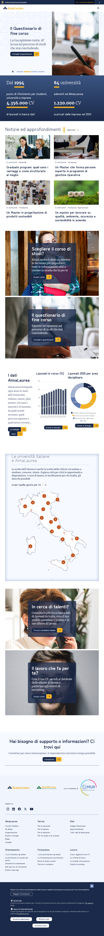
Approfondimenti (76, 829)
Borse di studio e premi (47, 861)
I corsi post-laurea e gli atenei (49, 854)
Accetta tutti (40, 925)
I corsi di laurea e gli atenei (15, 854)
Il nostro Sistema (11, 826)
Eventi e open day (12, 870)
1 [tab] (20, 71)
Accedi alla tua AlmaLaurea (86, 2)
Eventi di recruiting (77, 864)
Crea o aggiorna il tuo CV (80, 854)
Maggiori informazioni (21, 893)
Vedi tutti (71, 129)
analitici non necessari (23, 909)
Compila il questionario (22, 53)
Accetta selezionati (21, 919)
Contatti (8, 842)
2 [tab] (27, 71)
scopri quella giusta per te (26, 484)
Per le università (44, 826)
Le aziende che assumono (80, 861)
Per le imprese (43, 829)
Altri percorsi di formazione (16, 866)
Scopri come (39, 276)
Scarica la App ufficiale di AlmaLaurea (16, 2)
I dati (13, 433)
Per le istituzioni (44, 832)
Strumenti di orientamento (15, 863)
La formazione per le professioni (50, 857)
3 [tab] (34, 71)
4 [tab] (41, 71)
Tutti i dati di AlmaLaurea (80, 832)
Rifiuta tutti (44, 919)
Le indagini (14, 429)
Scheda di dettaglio (53, 427)
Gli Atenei (8, 829)
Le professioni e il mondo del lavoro (16, 858)
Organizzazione (11, 832)
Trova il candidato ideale (44, 630)
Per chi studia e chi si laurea (48, 835)
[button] (25, 506)
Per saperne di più (22, 913)
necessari (17, 901)
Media (7, 839)
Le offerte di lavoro (78, 857)
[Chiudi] (92, 886)
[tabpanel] (52, 43)
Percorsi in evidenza (45, 864)
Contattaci (49, 759)
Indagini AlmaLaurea (77, 826)
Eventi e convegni (12, 835)
